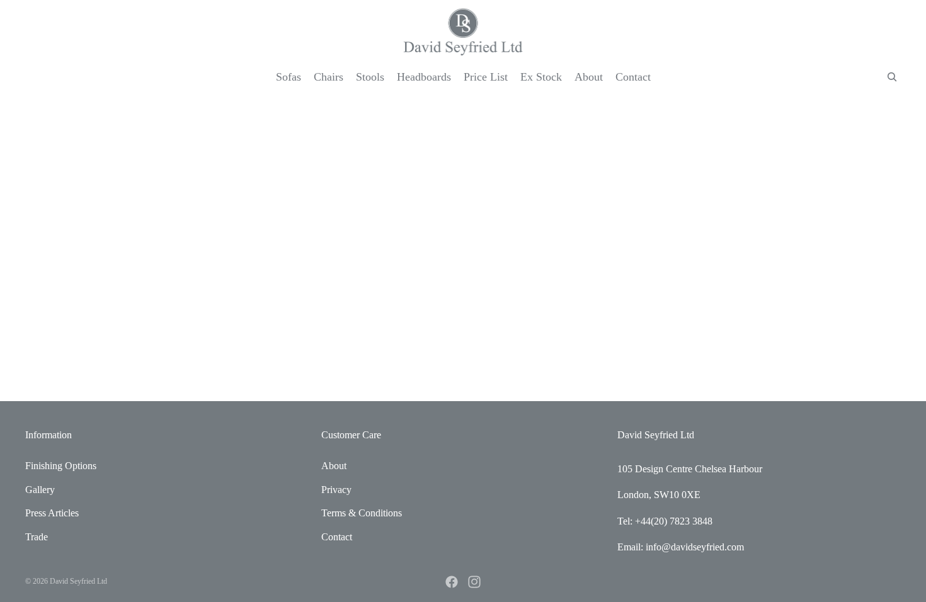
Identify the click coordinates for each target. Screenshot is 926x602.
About (333, 465)
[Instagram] (474, 581)
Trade (36, 536)
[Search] (892, 77)
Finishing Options (60, 465)
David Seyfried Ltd (78, 581)
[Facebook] (451, 581)
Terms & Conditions (361, 513)
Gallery (40, 489)
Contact (336, 536)
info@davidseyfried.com (695, 547)
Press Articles (52, 513)
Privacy (336, 489)
